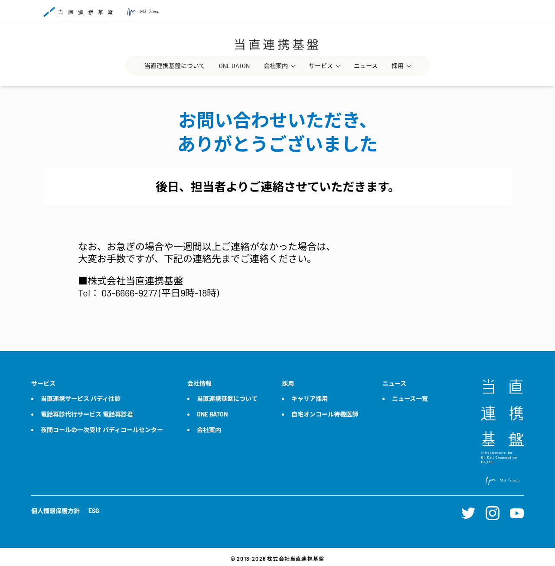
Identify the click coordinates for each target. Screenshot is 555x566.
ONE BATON (234, 65)
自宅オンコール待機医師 (324, 414)
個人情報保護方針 (55, 510)
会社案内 (276, 65)
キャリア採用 (309, 398)
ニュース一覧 (410, 398)
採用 (398, 65)
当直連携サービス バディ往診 (81, 398)
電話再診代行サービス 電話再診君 (87, 414)
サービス (321, 65)
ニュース (366, 65)
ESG (93, 510)
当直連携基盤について (174, 65)
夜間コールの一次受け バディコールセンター (102, 429)
